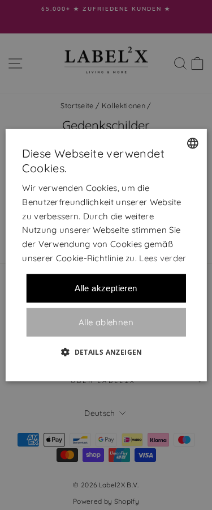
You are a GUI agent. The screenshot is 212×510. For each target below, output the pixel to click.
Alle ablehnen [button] (106, 322)
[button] (106, 351)
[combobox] (192, 143)
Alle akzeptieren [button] (106, 287)
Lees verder (162, 258)
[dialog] (105, 255)
